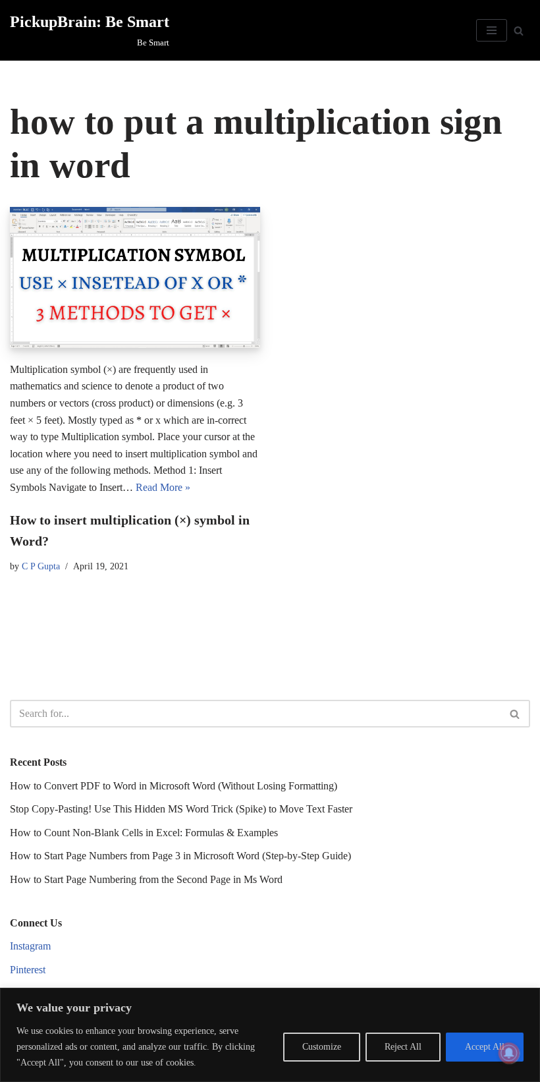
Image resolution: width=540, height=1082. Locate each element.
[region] (270, 1035)
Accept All (484, 1047)
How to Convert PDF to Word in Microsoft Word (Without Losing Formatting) (173, 785)
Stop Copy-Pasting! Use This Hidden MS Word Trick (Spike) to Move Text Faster (181, 808)
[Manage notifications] (509, 1053)
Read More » (163, 487)
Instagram (30, 946)
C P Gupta (41, 566)
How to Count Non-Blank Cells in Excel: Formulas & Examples (144, 832)
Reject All (403, 1047)
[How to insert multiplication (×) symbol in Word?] (135, 277)
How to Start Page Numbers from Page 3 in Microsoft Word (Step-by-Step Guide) (180, 855)
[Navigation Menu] (491, 30)
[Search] (519, 31)
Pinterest (27, 969)
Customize (321, 1047)
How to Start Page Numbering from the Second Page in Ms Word (146, 879)
